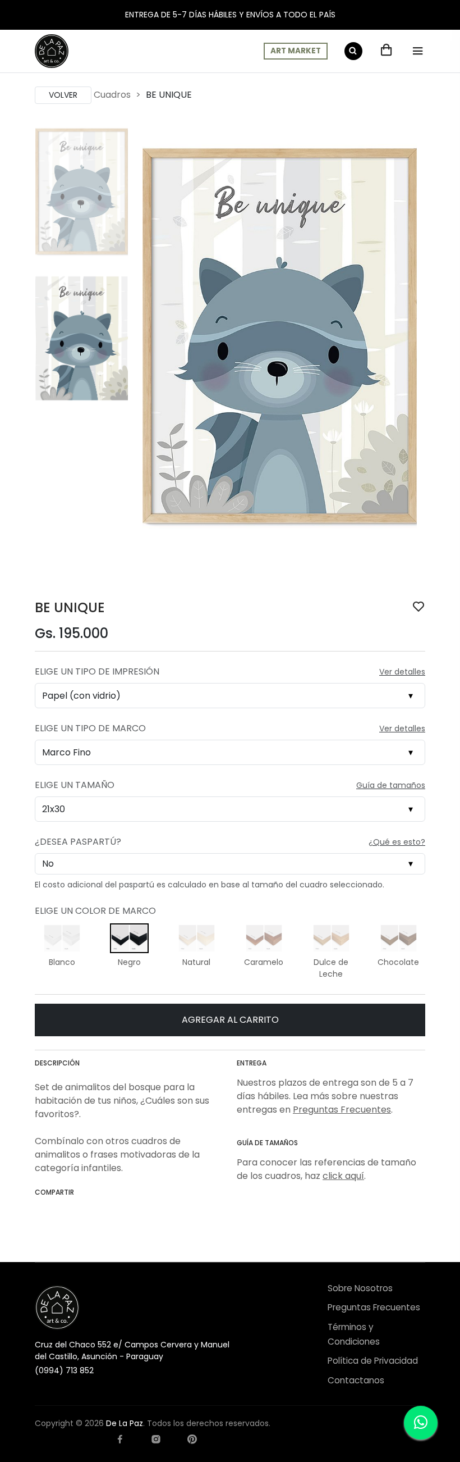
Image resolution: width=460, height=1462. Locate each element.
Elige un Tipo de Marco (90, 728)
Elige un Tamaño (74, 784)
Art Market (295, 50)
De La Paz (124, 1423)
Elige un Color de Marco (95, 910)
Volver (63, 95)
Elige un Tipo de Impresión (97, 671)
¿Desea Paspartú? (78, 841)
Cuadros (112, 94)
